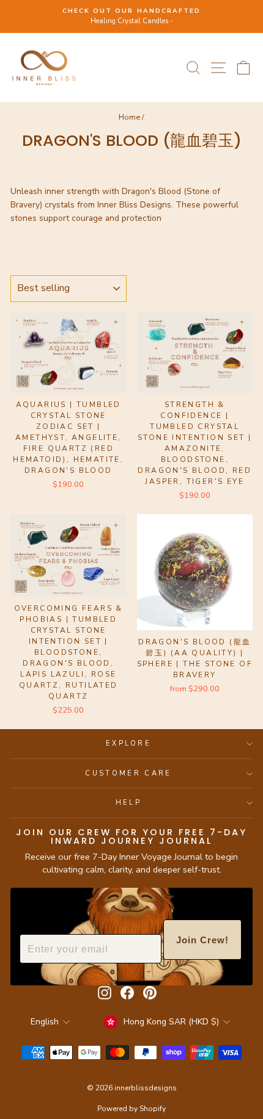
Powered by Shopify (131, 1109)
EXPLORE (128, 743)
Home (129, 117)
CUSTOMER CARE (128, 773)
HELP (128, 802)
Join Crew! (202, 940)
